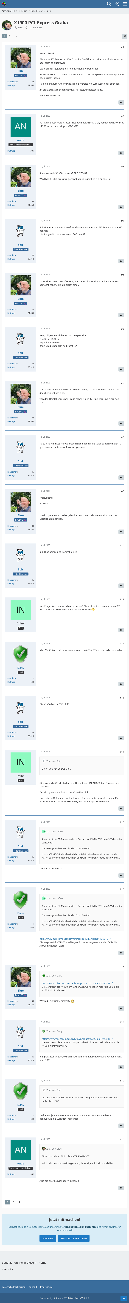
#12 (122, 643)
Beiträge (11, 85)
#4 (122, 220)
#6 (122, 328)
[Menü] (125, 4)
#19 (122, 1080)
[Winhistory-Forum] (4, 4)
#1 (122, 46)
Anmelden (47, 1238)
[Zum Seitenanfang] (124, 1298)
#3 (122, 166)
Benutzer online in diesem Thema (24, 1262)
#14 (122, 751)
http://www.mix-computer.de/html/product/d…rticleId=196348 (73, 938)
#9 (122, 491)
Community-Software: (64, 1298)
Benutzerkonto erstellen (74, 1238)
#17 (122, 966)
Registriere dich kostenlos (80, 1226)
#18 (122, 1021)
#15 (122, 822)
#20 (122, 1139)
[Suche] (109, 4)
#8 (122, 437)
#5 (122, 274)
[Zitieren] (121, 102)
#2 (122, 116)
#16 (122, 889)
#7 (122, 382)
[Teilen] (124, 36)
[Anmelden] (117, 4)
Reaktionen (12, 81)
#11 (122, 599)
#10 (122, 545)
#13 (122, 697)
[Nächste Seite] (16, 36)
